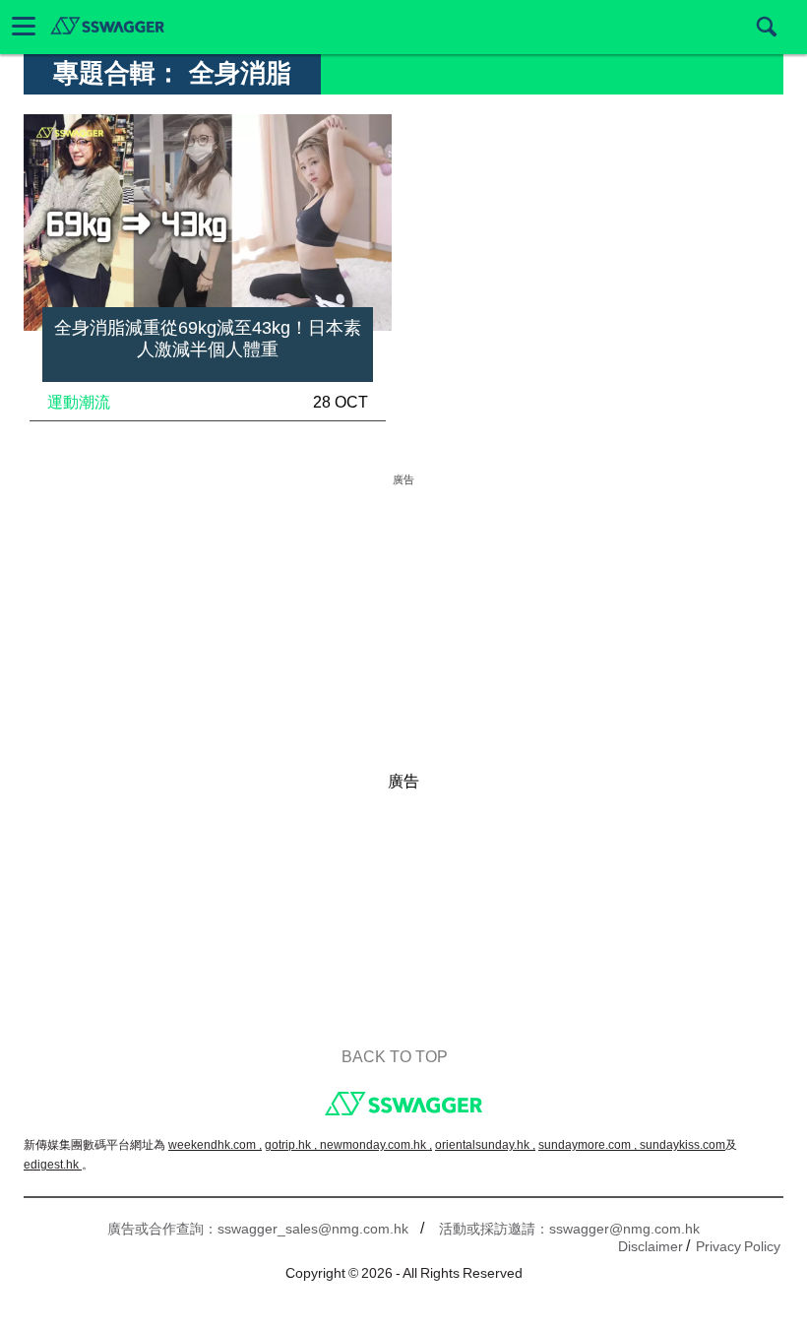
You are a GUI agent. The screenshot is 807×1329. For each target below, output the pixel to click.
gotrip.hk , (292, 1145)
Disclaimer (650, 1246)
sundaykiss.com (682, 1145)
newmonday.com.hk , (376, 1145)
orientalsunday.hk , (485, 1145)
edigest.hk (53, 1164)
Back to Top (394, 1056)
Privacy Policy (738, 1246)
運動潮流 (78, 402)
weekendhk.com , (215, 1145)
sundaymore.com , (589, 1145)
